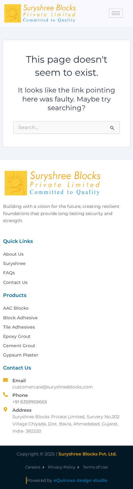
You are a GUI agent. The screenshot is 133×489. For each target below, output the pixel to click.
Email (19, 381)
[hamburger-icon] (116, 13)
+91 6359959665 (29, 402)
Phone (20, 395)
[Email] (5, 380)
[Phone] (5, 394)
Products (14, 295)
